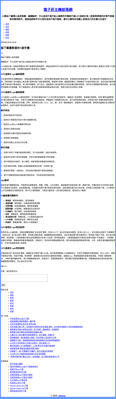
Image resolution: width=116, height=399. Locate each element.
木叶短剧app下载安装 (18, 380)
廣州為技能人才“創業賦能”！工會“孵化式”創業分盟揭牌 (32, 346)
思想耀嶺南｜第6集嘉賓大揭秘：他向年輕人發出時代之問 (33, 338)
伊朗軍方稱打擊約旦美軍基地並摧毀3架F (26, 332)
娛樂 (7, 35)
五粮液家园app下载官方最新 (21, 375)
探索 (12, 306)
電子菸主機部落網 (58, 10)
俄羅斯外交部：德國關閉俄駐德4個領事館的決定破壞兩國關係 (35, 340)
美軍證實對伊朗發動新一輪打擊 (22, 321)
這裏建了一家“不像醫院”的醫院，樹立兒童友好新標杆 (31, 351)
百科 (7, 27)
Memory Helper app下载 (19, 386)
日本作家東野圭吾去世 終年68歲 (23, 324)
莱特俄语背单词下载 (18, 372)
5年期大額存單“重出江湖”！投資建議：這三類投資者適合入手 (35, 357)
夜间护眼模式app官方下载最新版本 (24, 367)
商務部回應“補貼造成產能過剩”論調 (24, 348)
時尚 (12, 309)
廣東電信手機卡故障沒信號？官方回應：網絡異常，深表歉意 (34, 329)
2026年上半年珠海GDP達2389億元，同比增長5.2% (30, 343)
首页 (7, 24)
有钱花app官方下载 (17, 383)
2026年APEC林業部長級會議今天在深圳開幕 (28, 354)
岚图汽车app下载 (16, 369)
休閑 (7, 32)
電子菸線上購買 (16, 364)
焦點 (7, 30)
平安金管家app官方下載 (19, 319)
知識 (12, 311)
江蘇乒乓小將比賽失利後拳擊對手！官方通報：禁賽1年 (32, 335)
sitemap (61, 395)
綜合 (7, 38)
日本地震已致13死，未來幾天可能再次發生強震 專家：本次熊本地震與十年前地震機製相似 (46, 327)
